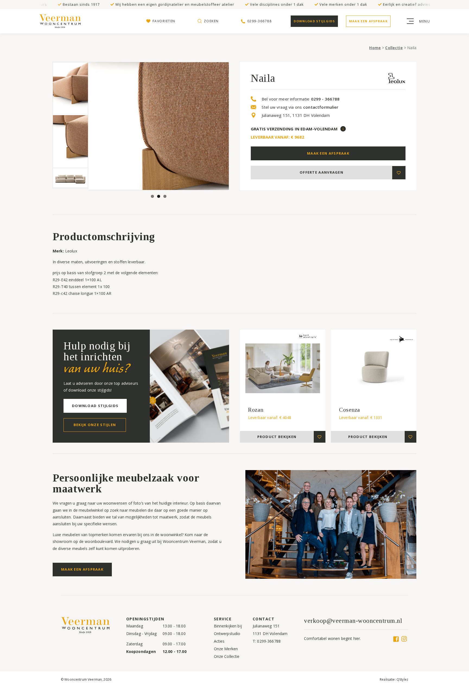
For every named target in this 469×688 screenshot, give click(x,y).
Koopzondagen (141, 651)
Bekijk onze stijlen (95, 424)
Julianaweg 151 (266, 625)
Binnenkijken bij (228, 625)
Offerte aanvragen (321, 172)
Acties (219, 641)
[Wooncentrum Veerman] (61, 21)
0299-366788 (269, 641)
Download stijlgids (314, 21)
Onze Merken (226, 648)
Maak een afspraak (368, 21)
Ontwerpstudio (227, 633)
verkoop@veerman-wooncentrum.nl (353, 620)
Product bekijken (277, 436)
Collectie (394, 47)
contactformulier (320, 107)
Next (237, 126)
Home (375, 47)
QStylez (402, 679)
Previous (80, 126)
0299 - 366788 (325, 99)
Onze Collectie (227, 656)
